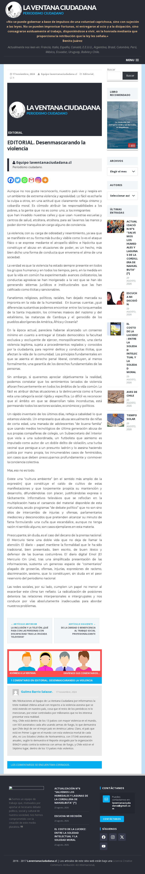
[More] (45, 180)
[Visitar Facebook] (103, 837)
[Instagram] (38, 180)
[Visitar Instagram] (113, 837)
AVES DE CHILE (132, 393)
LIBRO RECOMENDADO (120, 93)
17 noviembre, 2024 (66, 691)
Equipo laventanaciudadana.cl (59, 74)
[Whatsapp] (24, 180)
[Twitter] (17, 180)
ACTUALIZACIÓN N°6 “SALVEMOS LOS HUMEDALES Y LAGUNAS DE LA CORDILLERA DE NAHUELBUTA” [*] (132, 247)
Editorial (88, 74)
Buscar (111, 69)
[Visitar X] (122, 837)
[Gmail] (31, 180)
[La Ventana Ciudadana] (72, 9)
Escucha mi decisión (132, 298)
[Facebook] (11, 180)
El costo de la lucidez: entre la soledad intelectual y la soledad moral (132, 348)
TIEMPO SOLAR (132, 417)
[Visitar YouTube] (103, 846)
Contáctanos (112, 818)
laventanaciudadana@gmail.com (121, 805)
